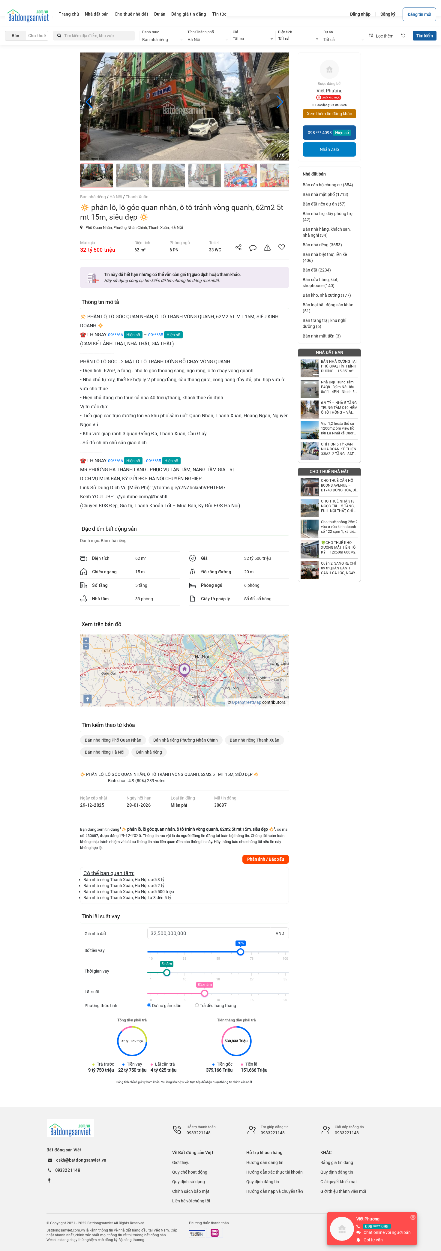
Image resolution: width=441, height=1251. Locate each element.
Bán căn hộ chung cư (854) (328, 184)
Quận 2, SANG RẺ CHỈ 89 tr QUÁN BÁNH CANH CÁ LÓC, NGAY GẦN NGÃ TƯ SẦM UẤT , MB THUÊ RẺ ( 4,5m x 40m (339, 568)
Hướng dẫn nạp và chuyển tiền (274, 1191)
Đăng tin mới (419, 14)
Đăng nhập (360, 14)
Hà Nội (176, 227)
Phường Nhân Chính (130, 227)
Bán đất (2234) (317, 270)
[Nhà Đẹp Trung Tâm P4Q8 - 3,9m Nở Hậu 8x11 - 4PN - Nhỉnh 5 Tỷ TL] (310, 389)
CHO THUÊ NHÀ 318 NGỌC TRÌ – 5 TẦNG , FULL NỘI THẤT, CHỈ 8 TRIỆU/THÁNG (338, 506)
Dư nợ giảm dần (166, 1005)
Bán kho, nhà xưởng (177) (327, 295)
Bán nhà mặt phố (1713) (325, 194)
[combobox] (162, 39)
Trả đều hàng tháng (217, 1005)
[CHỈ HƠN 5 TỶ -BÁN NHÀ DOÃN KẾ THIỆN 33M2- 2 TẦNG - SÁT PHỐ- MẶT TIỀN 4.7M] (310, 451)
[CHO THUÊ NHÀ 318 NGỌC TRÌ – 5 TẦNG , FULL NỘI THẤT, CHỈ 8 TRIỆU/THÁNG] (310, 508)
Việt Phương (368, 1218)
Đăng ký (387, 14)
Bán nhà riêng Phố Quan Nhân (113, 740)
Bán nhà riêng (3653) (322, 244)
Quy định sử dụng (188, 1181)
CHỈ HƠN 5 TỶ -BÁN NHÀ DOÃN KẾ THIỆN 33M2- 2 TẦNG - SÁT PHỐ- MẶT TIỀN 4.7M (338, 449)
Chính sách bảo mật (190, 1191)
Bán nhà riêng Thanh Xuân (254, 740)
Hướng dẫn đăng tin (265, 1162)
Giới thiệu (181, 1162)
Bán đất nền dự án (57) (324, 204)
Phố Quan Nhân (99, 227)
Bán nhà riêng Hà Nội (104, 752)
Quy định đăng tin (262, 1181)
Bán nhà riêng (114, 540)
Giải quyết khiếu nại (338, 1181)
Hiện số (133, 334)
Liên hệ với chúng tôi (191, 1200)
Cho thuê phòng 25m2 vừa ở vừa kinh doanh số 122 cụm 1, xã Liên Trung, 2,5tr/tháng (339, 527)
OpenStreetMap (246, 702)
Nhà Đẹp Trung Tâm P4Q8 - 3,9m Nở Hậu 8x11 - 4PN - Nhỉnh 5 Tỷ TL (338, 387)
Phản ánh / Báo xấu (265, 859)
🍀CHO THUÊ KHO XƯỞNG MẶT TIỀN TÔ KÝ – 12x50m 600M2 (338, 547)
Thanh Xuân (158, 227)
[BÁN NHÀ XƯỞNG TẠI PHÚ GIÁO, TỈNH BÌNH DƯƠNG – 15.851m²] (310, 368)
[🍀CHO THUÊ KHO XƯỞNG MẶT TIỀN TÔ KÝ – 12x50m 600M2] (310, 549)
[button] (279, 102)
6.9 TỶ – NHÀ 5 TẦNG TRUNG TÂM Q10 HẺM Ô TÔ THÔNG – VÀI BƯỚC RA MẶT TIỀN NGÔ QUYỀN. (339, 408)
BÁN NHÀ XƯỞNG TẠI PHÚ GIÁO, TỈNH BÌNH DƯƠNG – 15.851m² (338, 366)
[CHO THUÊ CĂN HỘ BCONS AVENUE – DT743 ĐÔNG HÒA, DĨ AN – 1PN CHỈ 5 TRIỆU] (310, 487)
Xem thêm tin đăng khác (329, 113)
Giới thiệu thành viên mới (343, 1191)
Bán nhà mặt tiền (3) (322, 336)
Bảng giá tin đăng (336, 1162)
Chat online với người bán (387, 1232)
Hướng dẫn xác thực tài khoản (274, 1172)
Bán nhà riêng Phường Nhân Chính (185, 740)
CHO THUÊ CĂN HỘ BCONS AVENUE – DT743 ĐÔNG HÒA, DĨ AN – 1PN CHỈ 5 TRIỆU (339, 485)
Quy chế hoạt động (189, 1172)
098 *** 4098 (320, 132)
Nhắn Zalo (329, 149)
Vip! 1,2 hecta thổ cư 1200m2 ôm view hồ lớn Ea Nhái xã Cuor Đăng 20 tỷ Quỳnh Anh (339, 429)
